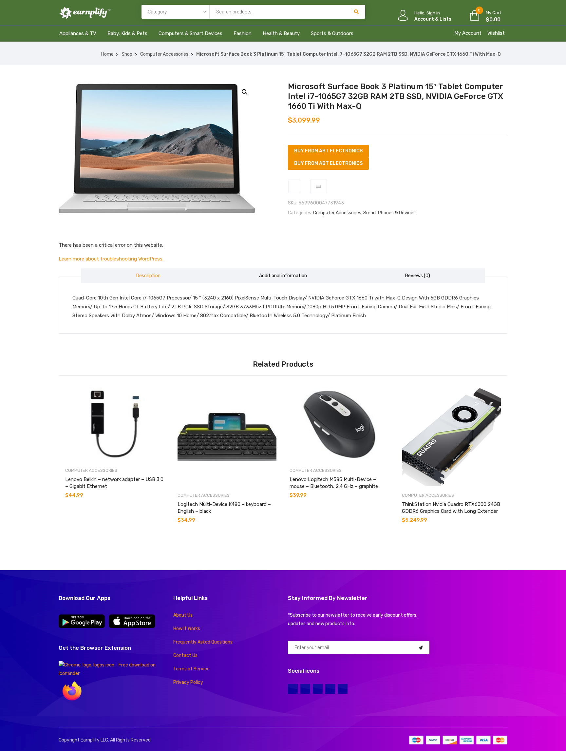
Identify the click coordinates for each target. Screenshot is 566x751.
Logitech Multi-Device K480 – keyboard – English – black (224, 507)
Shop (127, 54)
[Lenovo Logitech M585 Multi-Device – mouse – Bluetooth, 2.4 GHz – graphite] (339, 424)
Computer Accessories (164, 54)
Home (107, 54)
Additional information (283, 276)
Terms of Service (191, 669)
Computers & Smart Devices (190, 33)
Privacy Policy (188, 682)
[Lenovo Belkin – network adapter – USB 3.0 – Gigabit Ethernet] (114, 424)
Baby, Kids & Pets (127, 33)
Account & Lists (432, 19)
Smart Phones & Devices (389, 213)
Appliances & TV (77, 33)
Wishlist (496, 33)
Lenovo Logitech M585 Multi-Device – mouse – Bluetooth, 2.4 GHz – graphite (334, 482)
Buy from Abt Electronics (328, 151)
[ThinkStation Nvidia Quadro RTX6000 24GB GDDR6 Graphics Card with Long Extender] (451, 436)
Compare (318, 186)
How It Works (186, 628)
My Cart (493, 12)
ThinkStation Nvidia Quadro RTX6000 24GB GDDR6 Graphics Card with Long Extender (451, 507)
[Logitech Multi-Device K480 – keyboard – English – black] (227, 436)
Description (148, 276)
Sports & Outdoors (332, 33)
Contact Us (185, 655)
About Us (183, 615)
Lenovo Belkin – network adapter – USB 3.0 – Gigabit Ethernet (114, 482)
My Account (467, 33)
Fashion (243, 33)
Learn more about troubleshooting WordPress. (111, 259)
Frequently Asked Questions (203, 642)
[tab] (148, 275)
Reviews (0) (417, 276)
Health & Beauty (281, 33)
